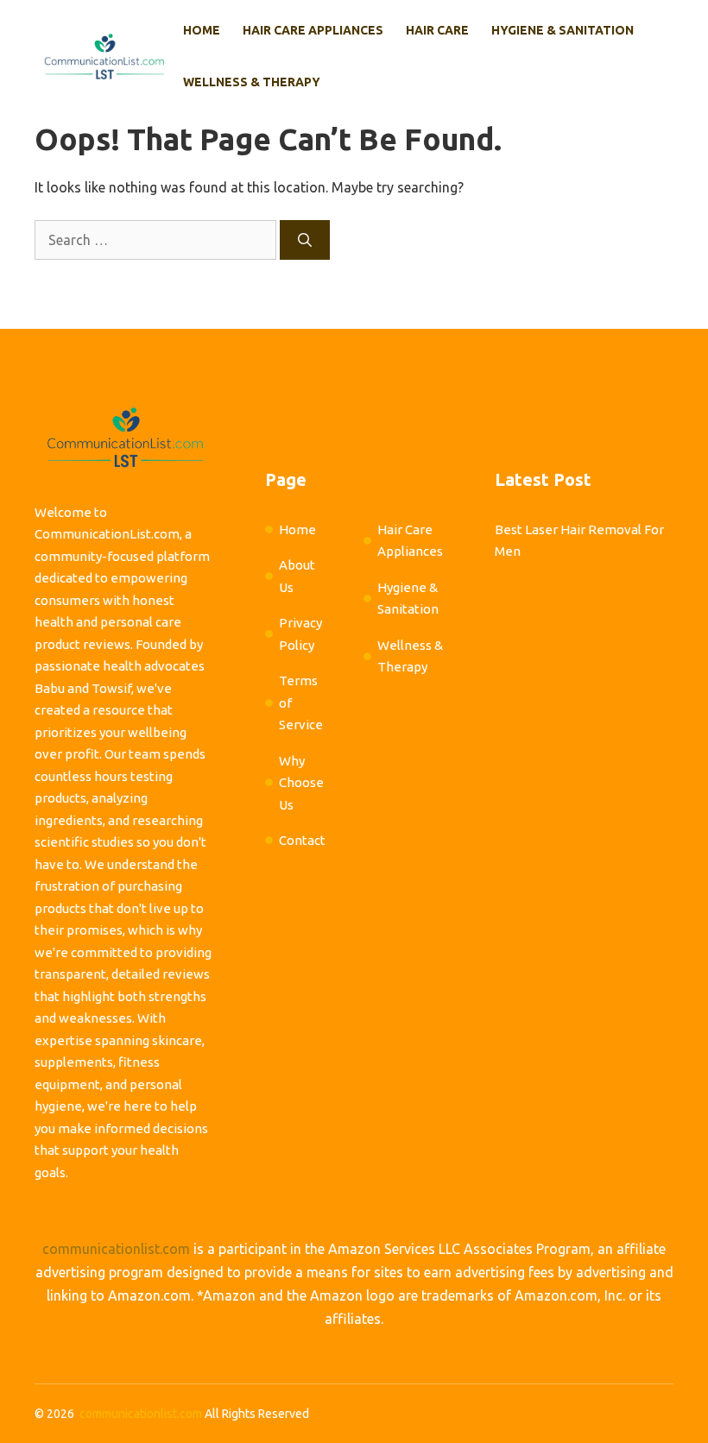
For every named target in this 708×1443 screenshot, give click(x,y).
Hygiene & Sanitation (562, 30)
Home (201, 30)
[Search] (305, 240)
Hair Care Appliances (313, 30)
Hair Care (437, 30)
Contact (302, 840)
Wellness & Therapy (251, 82)
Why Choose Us (301, 782)
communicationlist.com (116, 1249)
